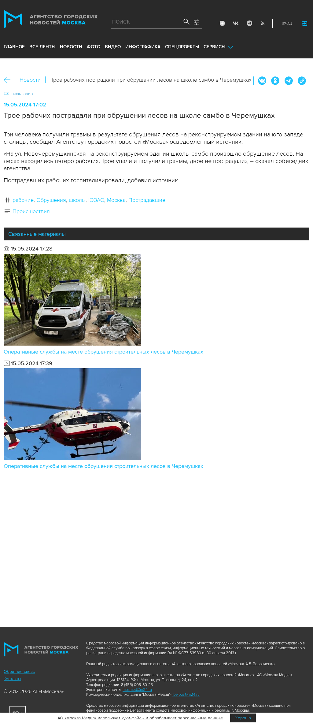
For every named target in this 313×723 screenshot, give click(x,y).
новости (71, 47)
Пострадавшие (146, 200)
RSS (262, 23)
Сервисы (214, 47)
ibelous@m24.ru (186, 694)
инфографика (142, 47)
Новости (30, 79)
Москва (116, 200)
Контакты (12, 678)
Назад (9, 80)
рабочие (23, 200)
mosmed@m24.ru (137, 689)
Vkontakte (235, 23)
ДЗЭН (222, 23)
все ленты (42, 47)
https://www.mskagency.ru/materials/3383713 (301, 80)
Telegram (249, 23)
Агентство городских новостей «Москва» (51, 20)
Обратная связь (19, 671)
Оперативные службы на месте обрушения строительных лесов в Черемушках (103, 351)
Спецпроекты (182, 47)
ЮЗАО (96, 200)
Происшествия (31, 211)
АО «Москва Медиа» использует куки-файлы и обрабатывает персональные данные (140, 718)
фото (93, 47)
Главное (14, 47)
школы (77, 200)
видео (113, 47)
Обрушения (51, 200)
